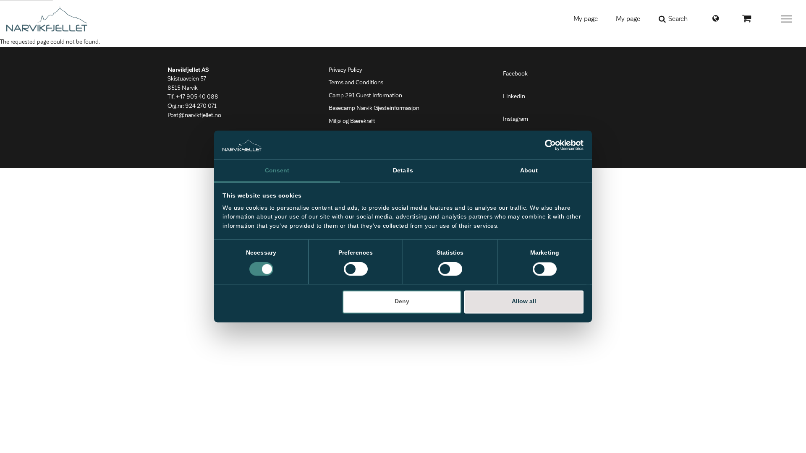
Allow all (524, 302)
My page (585, 19)
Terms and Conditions (356, 83)
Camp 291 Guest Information (365, 96)
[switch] (356, 269)
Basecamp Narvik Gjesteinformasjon (374, 108)
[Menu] (787, 19)
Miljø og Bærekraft (352, 121)
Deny (402, 302)
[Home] (46, 19)
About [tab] (529, 170)
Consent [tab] (277, 170)
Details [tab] (403, 170)
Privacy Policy (345, 70)
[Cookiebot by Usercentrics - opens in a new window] (547, 145)
